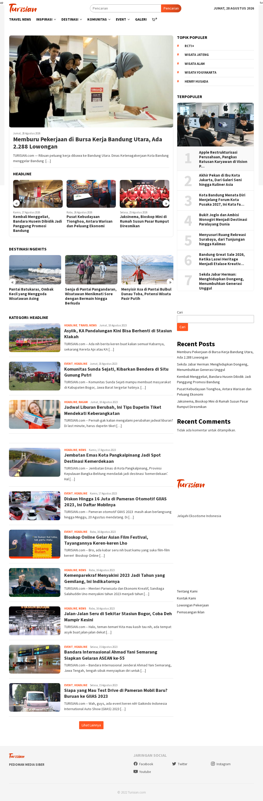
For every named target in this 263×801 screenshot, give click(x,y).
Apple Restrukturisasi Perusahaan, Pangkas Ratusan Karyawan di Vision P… (223, 159)
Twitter (182, 764)
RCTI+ (189, 46)
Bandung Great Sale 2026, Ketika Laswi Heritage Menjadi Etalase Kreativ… (222, 259)
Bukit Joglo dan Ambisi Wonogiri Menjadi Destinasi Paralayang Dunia (223, 220)
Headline (70, 325)
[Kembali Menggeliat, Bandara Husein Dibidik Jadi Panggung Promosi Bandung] (38, 194)
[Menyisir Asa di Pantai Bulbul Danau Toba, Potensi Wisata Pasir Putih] (147, 269)
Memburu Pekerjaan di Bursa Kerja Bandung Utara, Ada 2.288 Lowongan (87, 143)
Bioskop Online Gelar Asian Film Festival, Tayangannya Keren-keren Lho (106, 540)
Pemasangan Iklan (190, 612)
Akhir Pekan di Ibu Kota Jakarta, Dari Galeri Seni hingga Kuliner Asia (220, 180)
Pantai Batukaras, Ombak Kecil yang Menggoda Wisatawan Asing (31, 294)
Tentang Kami (187, 591)
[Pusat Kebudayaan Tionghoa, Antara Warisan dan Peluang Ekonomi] (91, 194)
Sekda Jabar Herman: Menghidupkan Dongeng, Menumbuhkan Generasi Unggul (221, 281)
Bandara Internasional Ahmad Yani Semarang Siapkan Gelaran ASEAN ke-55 (110, 655)
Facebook (146, 764)
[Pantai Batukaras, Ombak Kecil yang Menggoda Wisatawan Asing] (35, 269)
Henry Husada (196, 81)
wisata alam (195, 64)
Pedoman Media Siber (26, 764)
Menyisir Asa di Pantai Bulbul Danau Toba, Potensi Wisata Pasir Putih (146, 294)
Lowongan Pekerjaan (193, 605)
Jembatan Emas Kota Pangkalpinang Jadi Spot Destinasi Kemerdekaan (112, 458)
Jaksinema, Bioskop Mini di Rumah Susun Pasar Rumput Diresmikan (144, 221)
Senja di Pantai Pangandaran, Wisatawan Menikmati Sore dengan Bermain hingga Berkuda (91, 296)
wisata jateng (197, 55)
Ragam (83, 402)
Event (68, 363)
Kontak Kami (186, 598)
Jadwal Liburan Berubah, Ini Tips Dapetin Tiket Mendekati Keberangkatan (112, 410)
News (82, 450)
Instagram (224, 764)
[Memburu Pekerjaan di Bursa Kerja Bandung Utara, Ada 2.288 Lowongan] (91, 81)
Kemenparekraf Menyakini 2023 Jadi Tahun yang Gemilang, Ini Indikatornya (114, 578)
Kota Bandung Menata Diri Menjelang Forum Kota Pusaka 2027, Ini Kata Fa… (222, 200)
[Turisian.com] (23, 7)
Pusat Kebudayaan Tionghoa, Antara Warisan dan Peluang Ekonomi (89, 221)
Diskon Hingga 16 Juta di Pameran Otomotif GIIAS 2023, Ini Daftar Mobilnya (115, 502)
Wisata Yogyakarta (200, 72)
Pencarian (171, 8)
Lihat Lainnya (91, 725)
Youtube (145, 772)
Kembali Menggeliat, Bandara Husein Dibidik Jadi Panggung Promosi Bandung (37, 223)
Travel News (88, 325)
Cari (180, 312)
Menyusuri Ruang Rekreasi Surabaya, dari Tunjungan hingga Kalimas (223, 239)
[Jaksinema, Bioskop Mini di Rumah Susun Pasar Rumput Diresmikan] (145, 194)
